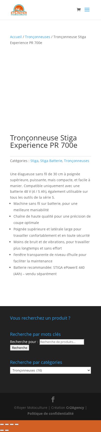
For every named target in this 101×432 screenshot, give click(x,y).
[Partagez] (7, 424)
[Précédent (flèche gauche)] (2, 430)
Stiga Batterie (51, 160)
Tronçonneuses (37, 36)
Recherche (19, 347)
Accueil (16, 36)
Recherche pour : (24, 341)
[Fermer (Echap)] (2, 424)
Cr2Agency (75, 407)
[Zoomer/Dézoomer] (17, 424)
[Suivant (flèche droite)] (7, 430)
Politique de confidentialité (50, 413)
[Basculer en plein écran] (12, 424)
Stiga (34, 160)
